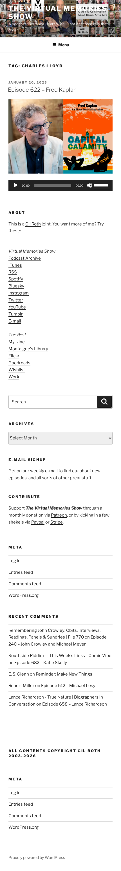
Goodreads (19, 362)
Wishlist (16, 369)
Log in (14, 560)
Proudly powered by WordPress (36, 857)
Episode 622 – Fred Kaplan (42, 89)
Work (13, 376)
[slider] (102, 185)
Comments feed (24, 583)
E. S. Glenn (18, 674)
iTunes (15, 265)
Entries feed (20, 572)
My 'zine (16, 341)
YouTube (17, 307)
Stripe (56, 522)
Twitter (15, 300)
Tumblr (15, 314)
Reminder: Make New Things (64, 674)
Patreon (59, 515)
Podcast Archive (24, 258)
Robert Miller (21, 685)
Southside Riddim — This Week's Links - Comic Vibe (59, 655)
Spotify (15, 279)
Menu (63, 44)
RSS (12, 272)
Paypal (37, 522)
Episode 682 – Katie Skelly (40, 662)
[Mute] (89, 185)
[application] (60, 185)
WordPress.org (23, 595)
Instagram (18, 293)
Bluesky (16, 286)
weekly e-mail (44, 470)
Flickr (13, 355)
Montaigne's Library (28, 348)
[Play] (16, 185)
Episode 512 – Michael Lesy (68, 685)
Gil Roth (33, 224)
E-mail (14, 321)
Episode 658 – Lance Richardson (74, 704)
